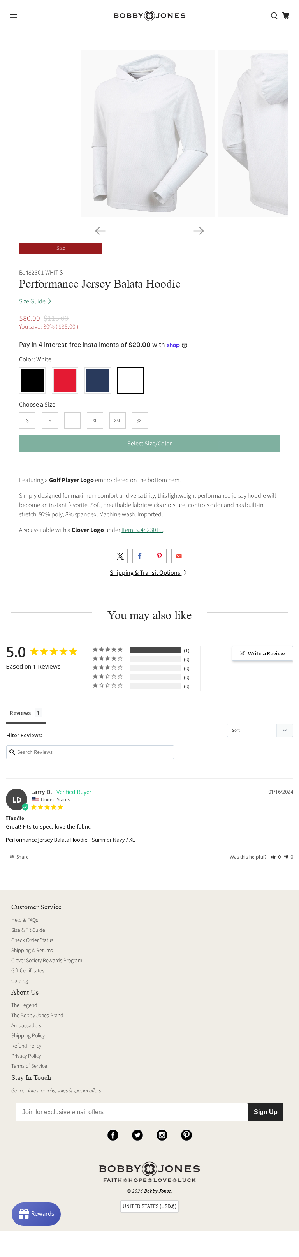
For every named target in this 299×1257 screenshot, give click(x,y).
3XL (140, 420)
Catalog (19, 981)
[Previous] (100, 231)
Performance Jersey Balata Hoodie (47, 839)
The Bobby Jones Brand (37, 1015)
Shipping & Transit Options (145, 573)
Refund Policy (26, 1046)
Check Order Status (32, 940)
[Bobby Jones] (149, 15)
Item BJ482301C (142, 530)
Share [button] (22, 857)
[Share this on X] (120, 556)
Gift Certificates (27, 971)
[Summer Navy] (97, 380)
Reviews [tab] (20, 713)
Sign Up (266, 1112)
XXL (117, 420)
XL (95, 420)
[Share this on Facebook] (139, 556)
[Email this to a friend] (178, 556)
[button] (275, 857)
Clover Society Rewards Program (46, 961)
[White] (130, 380)
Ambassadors (26, 1026)
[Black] (32, 380)
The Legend (24, 1005)
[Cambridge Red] (65, 380)
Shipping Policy (28, 1036)
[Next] (199, 231)
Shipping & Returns (32, 950)
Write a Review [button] (266, 653)
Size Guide (33, 301)
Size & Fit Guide (28, 930)
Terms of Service (29, 1066)
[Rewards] (36, 1214)
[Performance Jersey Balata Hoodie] (148, 133)
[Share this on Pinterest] (159, 556)
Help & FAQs (24, 920)
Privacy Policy (26, 1056)
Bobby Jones (157, 1191)
